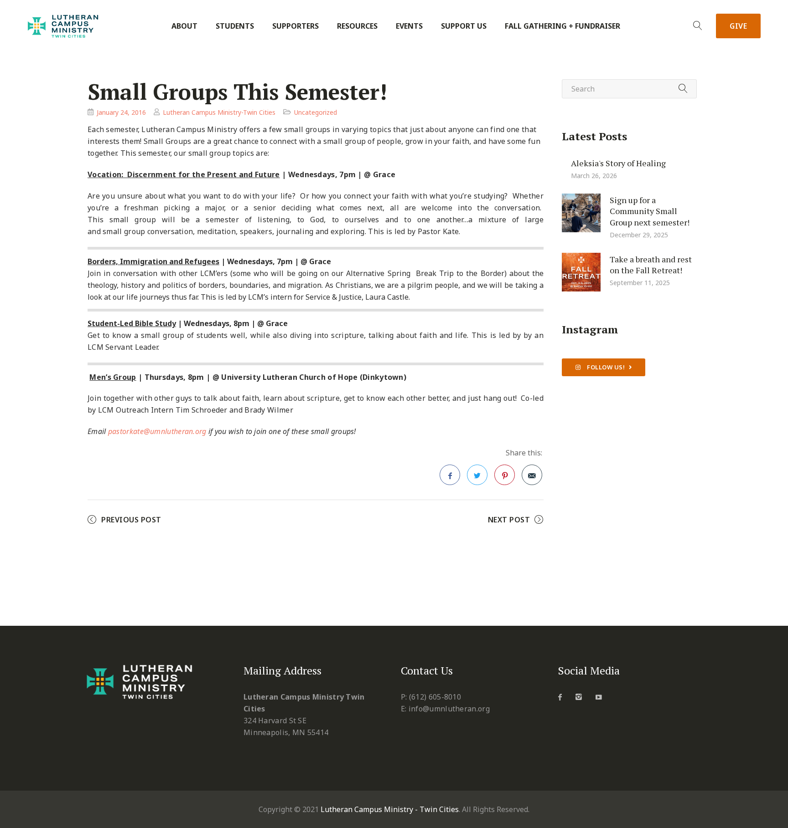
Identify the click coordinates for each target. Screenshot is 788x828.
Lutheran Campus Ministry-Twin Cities (219, 112)
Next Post (509, 520)
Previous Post (131, 520)
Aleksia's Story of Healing (618, 162)
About (184, 26)
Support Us (464, 26)
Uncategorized (315, 112)
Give (738, 26)
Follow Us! (605, 367)
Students (235, 26)
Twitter (477, 475)
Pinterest (504, 475)
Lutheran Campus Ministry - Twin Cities (390, 809)
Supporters (295, 26)
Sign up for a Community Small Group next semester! (650, 210)
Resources (357, 26)
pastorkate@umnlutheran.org (157, 431)
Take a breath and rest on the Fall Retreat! (651, 264)
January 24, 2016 (121, 112)
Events (409, 26)
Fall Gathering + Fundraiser (562, 26)
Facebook (450, 475)
